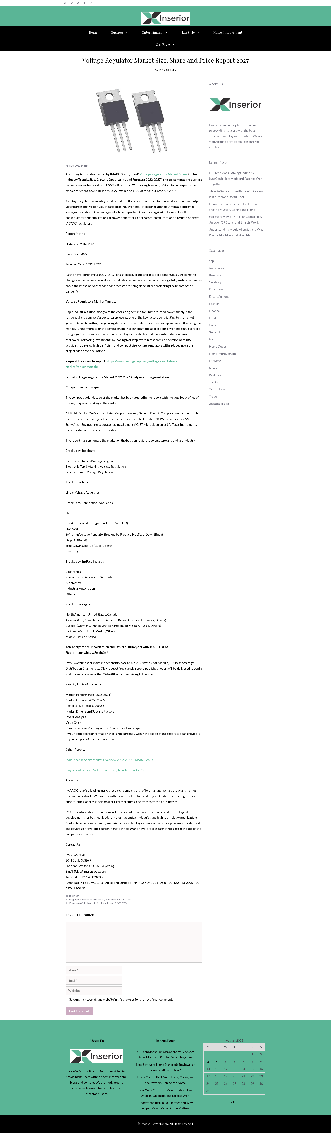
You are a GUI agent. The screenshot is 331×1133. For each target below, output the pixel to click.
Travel (213, 396)
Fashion (214, 303)
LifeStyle (188, 32)
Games (213, 325)
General (214, 332)
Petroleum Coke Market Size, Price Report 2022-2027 (98, 903)
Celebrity (215, 282)
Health (213, 339)
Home (93, 32)
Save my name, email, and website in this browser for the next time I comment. (121, 999)
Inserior (214, 125)
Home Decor (217, 346)
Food (212, 318)
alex (174, 69)
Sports (213, 382)
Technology (217, 389)
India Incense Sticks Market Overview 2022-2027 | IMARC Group (109, 760)
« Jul (233, 1102)
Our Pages (163, 44)
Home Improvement (227, 32)
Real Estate (216, 375)
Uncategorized (219, 403)
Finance (214, 311)
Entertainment (152, 32)
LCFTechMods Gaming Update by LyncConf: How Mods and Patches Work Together (236, 178)
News (213, 368)
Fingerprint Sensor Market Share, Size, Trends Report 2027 (105, 770)
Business (117, 32)
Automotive (217, 268)
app (211, 261)
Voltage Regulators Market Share (163, 174)
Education (216, 289)
